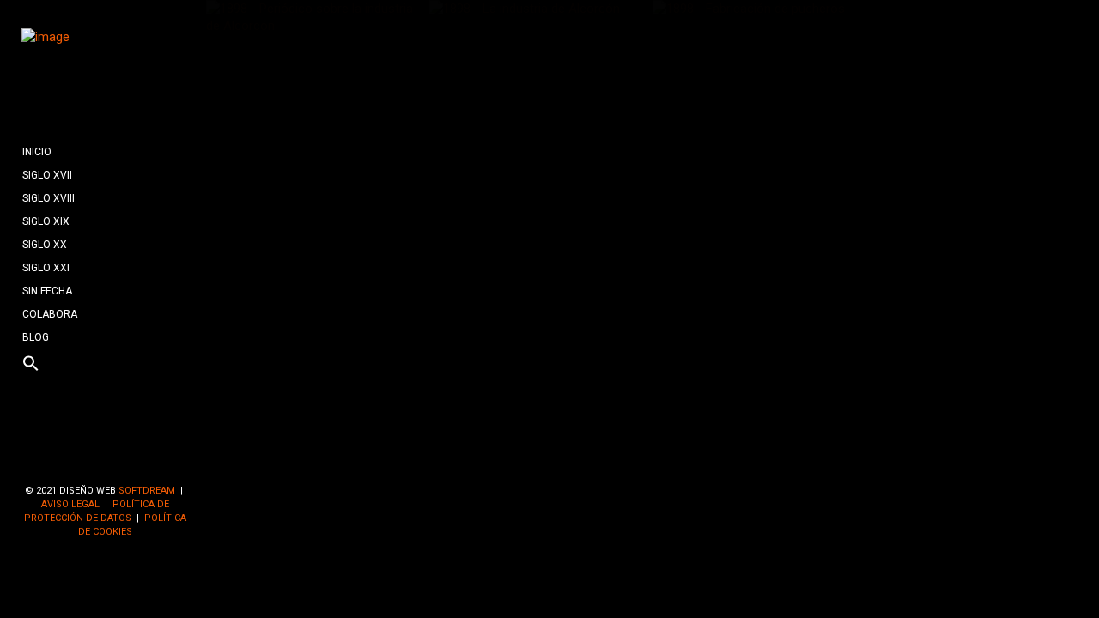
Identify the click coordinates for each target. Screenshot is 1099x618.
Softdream (146, 490)
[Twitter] (105, 461)
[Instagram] (133, 461)
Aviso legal (70, 504)
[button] (105, 364)
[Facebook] (78, 461)
